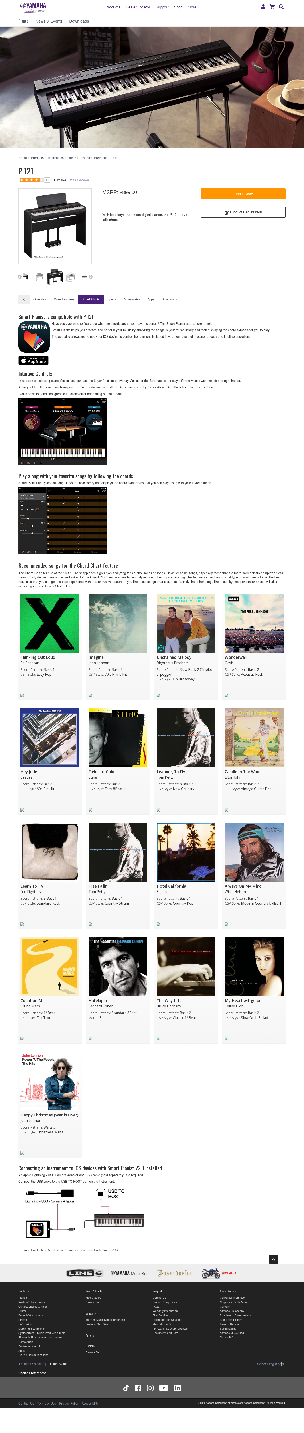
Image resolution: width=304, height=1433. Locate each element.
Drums (22, 1311)
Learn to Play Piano (97, 1324)
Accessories (131, 299)
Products (112, 6)
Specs (111, 299)
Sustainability (228, 1328)
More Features (64, 299)
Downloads (79, 21)
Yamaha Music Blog (232, 1333)
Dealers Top (93, 1352)
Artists (90, 1335)
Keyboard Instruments (31, 1302)
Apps (150, 299)
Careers (225, 1306)
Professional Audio (29, 1346)
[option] (55, 225)
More (192, 6)
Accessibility (90, 1403)
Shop (178, 6)
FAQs (156, 1306)
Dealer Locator (138, 6)
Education (91, 1313)
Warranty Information (165, 1311)
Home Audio (26, 1342)
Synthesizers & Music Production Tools (41, 1333)
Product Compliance (165, 1302)
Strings (22, 1319)
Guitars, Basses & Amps (32, 1306)
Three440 (226, 1337)
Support (162, 6)
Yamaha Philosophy (232, 1311)
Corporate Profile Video (234, 1302)
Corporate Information (233, 1297)
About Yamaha (228, 1291)
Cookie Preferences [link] (32, 1373)
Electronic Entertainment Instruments (40, 1337)
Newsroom (92, 1302)
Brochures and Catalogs (167, 1319)
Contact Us (159, 1297)
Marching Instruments (31, 1328)
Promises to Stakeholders (235, 1315)
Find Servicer (161, 1315)
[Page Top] (273, 1259)
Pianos (23, 21)
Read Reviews (79, 180)
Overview (40, 299)
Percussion (25, 1324)
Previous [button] (19, 277)
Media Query (93, 1297)
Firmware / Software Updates (170, 1328)
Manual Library (162, 1324)
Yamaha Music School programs (105, 1319)
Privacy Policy (69, 1403)
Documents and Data (165, 1333)
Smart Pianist (91, 299)
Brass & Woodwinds (30, 1315)
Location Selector (31, 1363)
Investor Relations (231, 1324)
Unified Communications (33, 1355)
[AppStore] (33, 361)
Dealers (90, 1345)
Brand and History (231, 1319)
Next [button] (90, 277)
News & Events (49, 21)
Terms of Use (46, 1403)
